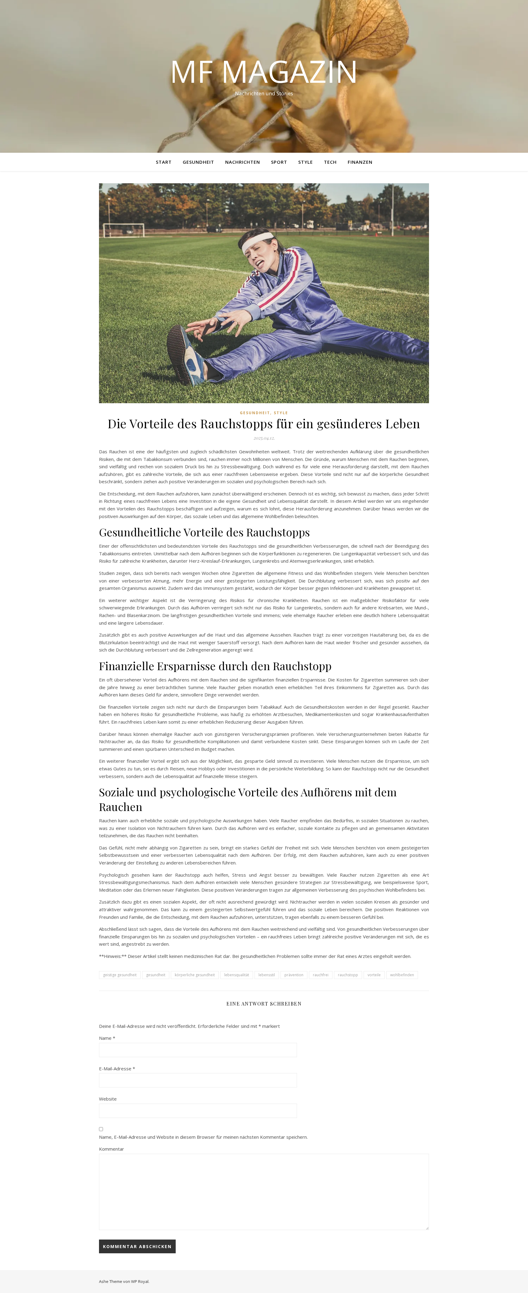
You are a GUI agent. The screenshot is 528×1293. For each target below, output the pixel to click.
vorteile (374, 974)
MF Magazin (264, 71)
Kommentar (111, 1149)
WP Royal (139, 1281)
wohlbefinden (402, 974)
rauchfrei (320, 974)
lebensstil (266, 974)
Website (108, 1099)
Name (107, 1038)
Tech (330, 162)
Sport (279, 162)
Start (164, 162)
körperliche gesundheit (195, 974)
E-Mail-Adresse (117, 1068)
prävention (293, 974)
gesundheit (155, 974)
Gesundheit (198, 162)
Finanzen (360, 162)
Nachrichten (242, 162)
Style (305, 162)
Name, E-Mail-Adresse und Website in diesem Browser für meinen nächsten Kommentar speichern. (203, 1137)
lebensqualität (236, 974)
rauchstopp (348, 974)
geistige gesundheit (120, 974)
